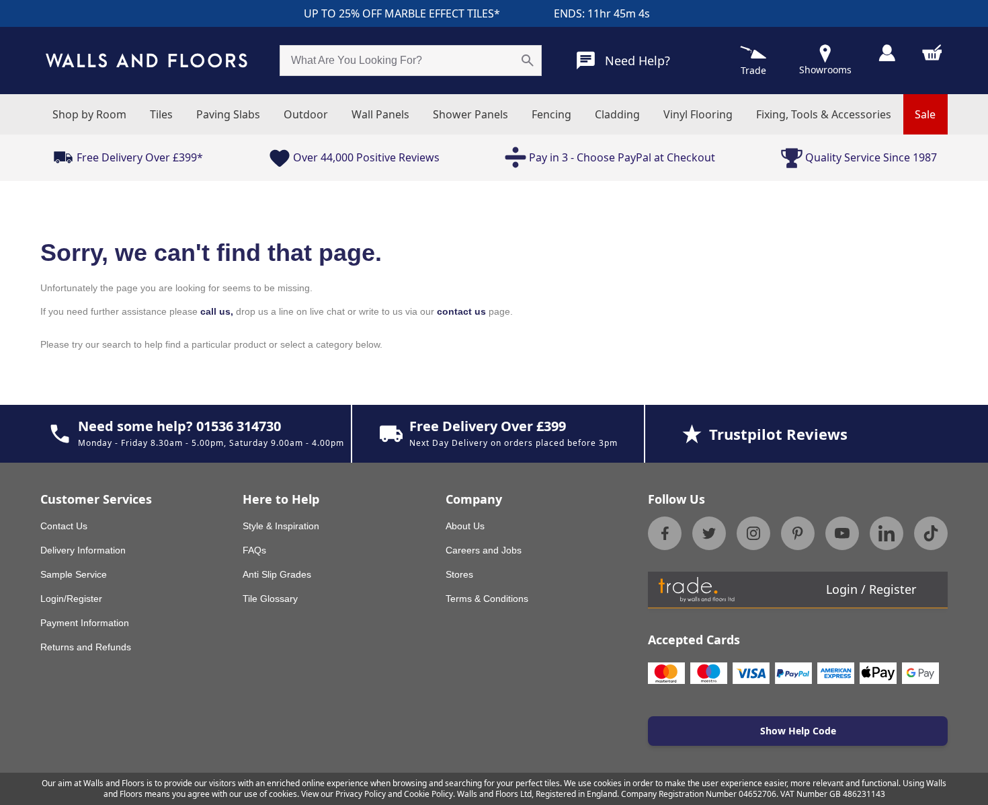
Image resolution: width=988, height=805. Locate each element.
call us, (216, 311)
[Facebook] (665, 533)
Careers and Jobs (484, 550)
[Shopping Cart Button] (932, 52)
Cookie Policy (428, 794)
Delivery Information (83, 550)
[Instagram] (753, 533)
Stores (459, 574)
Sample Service (73, 574)
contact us (461, 311)
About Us (465, 526)
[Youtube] (842, 533)
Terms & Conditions (487, 598)
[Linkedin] (886, 533)
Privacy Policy (360, 794)
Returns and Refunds (85, 647)
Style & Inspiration (281, 526)
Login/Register (71, 598)
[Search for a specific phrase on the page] (528, 60)
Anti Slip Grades (277, 574)
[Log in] (886, 52)
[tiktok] (931, 533)
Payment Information (84, 622)
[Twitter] (709, 533)
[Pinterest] (798, 533)
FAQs (254, 550)
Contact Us (63, 526)
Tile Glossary (270, 598)
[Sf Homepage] (146, 60)
